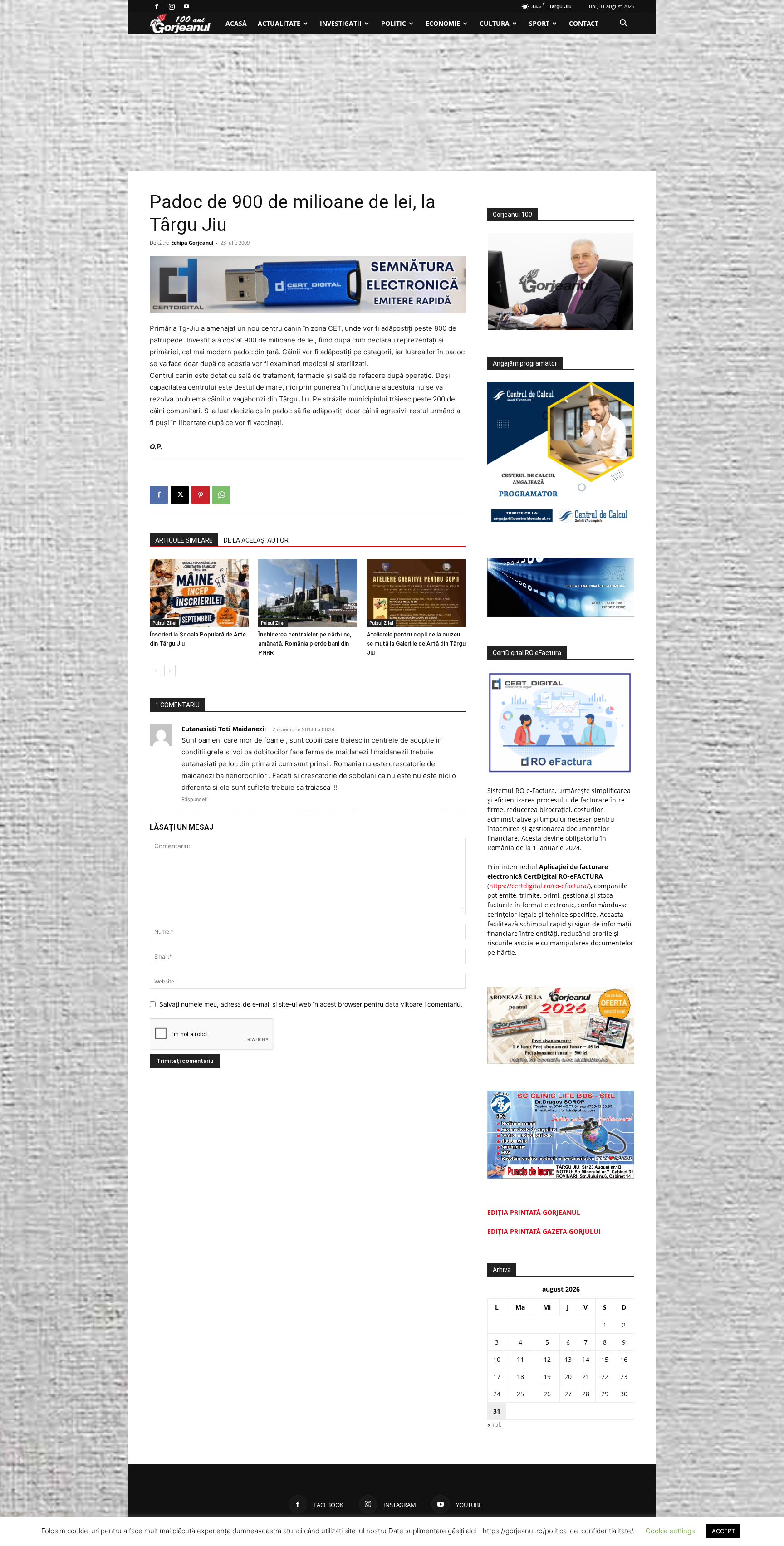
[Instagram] (171, 6)
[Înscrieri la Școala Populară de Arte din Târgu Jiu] (199, 593)
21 (585, 1376)
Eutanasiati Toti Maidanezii (223, 728)
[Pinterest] (200, 495)
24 (496, 1393)
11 (520, 1359)
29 (604, 1393)
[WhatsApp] (221, 495)
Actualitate (279, 23)
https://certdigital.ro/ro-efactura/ (539, 885)
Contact (583, 23)
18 (520, 1376)
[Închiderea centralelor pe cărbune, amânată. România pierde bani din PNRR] (307, 593)
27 (568, 1393)
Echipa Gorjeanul (192, 242)
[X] (180, 495)
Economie (443, 23)
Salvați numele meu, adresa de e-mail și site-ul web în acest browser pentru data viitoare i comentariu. (310, 1004)
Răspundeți (194, 799)
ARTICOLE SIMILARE (184, 540)
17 (496, 1376)
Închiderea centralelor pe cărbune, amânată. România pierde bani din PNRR (304, 643)
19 (547, 1376)
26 (547, 1393)
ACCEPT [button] (723, 1531)
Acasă (236, 23)
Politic (393, 23)
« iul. (494, 1424)
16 (623, 1359)
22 (604, 1376)
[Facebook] (156, 6)
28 (585, 1393)
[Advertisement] (392, 102)
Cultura (495, 23)
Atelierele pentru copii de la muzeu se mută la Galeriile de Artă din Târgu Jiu (416, 643)
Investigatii (341, 23)
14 (585, 1359)
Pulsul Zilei (164, 623)
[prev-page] (155, 670)
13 (568, 1359)
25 (520, 1393)
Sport (539, 23)
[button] (623, 24)
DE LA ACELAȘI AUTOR (256, 540)
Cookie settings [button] (670, 1530)
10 (496, 1359)
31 (496, 1411)
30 (623, 1393)
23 (623, 1376)
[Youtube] (186, 6)
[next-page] (170, 670)
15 (604, 1359)
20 (568, 1376)
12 (547, 1359)
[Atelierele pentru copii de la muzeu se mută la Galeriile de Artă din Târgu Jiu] (416, 593)
